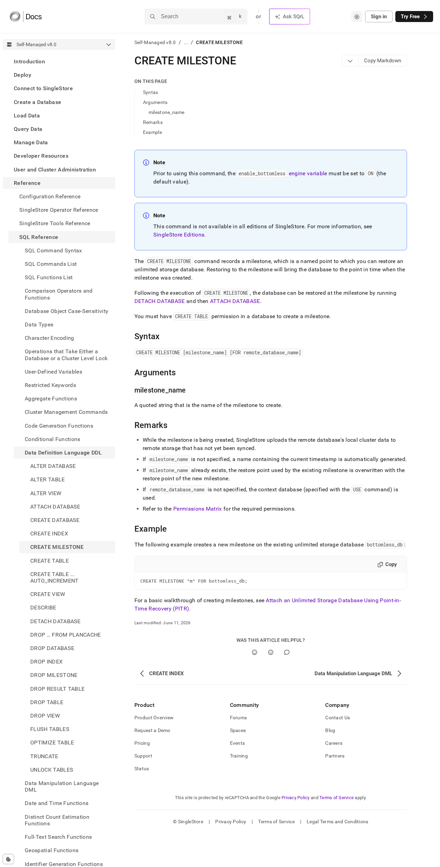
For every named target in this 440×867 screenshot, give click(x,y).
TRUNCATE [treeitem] (44, 756)
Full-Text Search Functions (58, 837)
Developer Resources (41, 156)
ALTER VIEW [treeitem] (45, 493)
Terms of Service (336, 797)
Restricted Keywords (50, 385)
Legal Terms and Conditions (337, 821)
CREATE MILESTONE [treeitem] (57, 547)
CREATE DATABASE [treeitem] (55, 520)
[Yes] (254, 652)
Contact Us (337, 717)
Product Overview (154, 717)
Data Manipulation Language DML (62, 786)
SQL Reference (38, 237)
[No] (271, 652)
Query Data (28, 129)
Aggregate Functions (51, 398)
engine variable (308, 173)
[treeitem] (59, 61)
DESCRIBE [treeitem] (43, 608)
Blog (330, 730)
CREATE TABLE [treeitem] (49, 560)
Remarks (153, 122)
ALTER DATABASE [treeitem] (53, 466)
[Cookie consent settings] (8, 859)
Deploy (22, 75)
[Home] (26, 16)
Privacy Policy (296, 797)
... (186, 42)
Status (141, 768)
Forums (238, 717)
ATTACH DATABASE (235, 301)
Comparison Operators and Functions (59, 294)
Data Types (39, 324)
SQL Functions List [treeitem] (49, 277)
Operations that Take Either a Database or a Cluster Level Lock (66, 354)
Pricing (142, 743)
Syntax (150, 92)
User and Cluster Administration (55, 169)
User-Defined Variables (53, 371)
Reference (27, 183)
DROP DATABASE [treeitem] (52, 648)
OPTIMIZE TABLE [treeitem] (52, 743)
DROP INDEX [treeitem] (46, 661)
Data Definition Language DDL (63, 452)
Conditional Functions (52, 439)
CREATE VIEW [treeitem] (47, 594)
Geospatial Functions (51, 850)
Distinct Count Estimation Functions (57, 820)
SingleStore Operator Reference (58, 210)
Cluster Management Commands (66, 412)
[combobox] (356, 16)
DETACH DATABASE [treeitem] (55, 621)
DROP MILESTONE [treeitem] (53, 675)
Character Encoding (49, 338)
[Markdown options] (350, 60)
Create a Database (37, 102)
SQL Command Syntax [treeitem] (53, 250)
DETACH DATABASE (159, 301)
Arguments (155, 102)
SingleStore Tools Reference (54, 223)
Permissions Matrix (197, 508)
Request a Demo (152, 730)
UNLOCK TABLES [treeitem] (51, 769)
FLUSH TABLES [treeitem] (49, 729)
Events (237, 743)
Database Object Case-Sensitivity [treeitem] (66, 311)
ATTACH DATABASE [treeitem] (55, 506)
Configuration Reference (49, 196)
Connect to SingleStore (43, 88)
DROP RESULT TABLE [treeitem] (57, 689)
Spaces (238, 730)
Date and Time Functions (56, 803)
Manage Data (31, 142)
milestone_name (166, 112)
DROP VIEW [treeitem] (45, 715)
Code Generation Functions (59, 425)
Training (239, 756)
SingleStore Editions (178, 234)
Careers (333, 743)
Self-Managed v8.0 (155, 42)
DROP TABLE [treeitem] (46, 702)
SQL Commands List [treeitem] (51, 264)
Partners (334, 756)
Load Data (27, 115)
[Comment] (287, 652)
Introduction (29, 61)
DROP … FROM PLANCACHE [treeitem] (65, 634)
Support (143, 756)
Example (152, 132)
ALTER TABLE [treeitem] (47, 480)
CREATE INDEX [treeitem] (49, 533)
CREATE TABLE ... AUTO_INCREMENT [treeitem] (54, 577)
